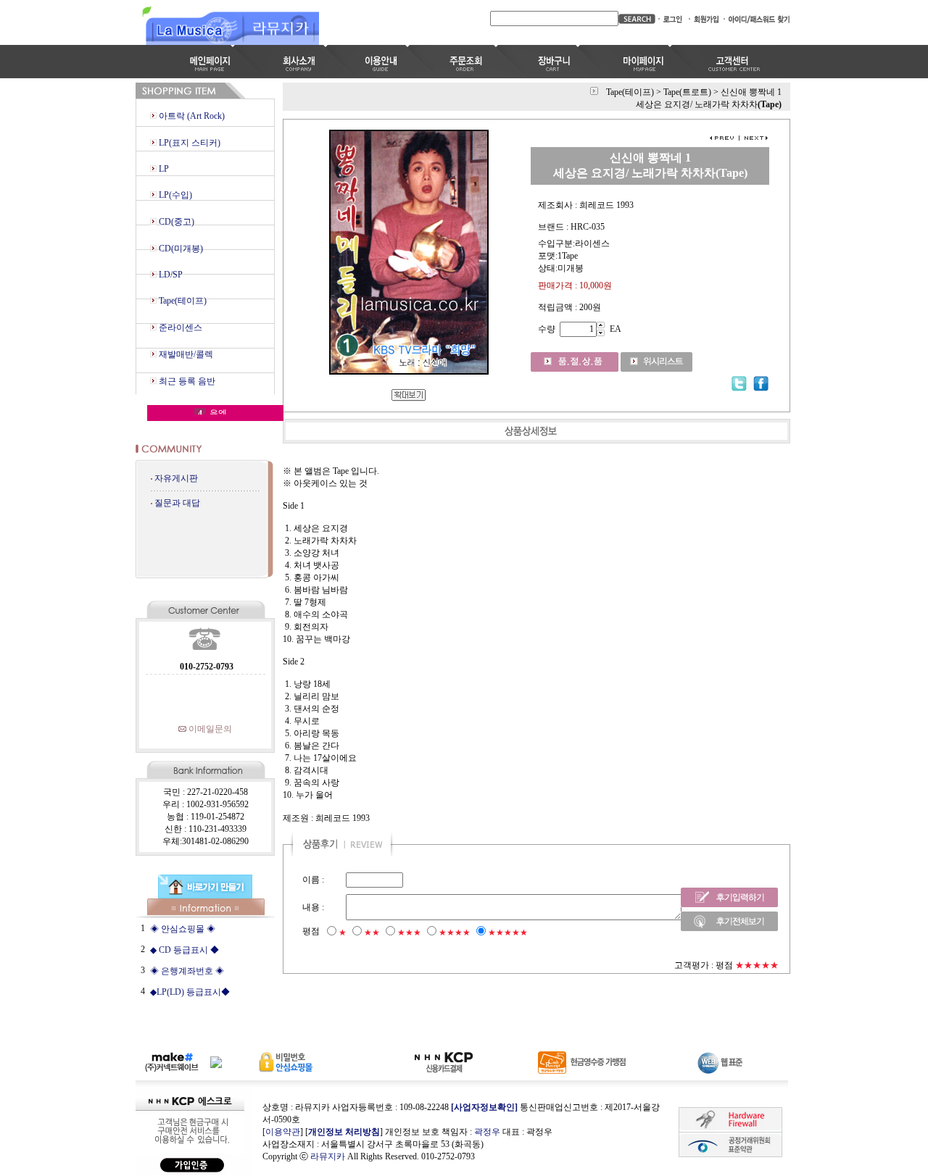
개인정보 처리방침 (344, 1132)
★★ (372, 932)
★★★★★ (508, 932)
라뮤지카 (327, 1156)
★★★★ (455, 932)
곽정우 (487, 1132)
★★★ (409, 932)
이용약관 (282, 1132)
